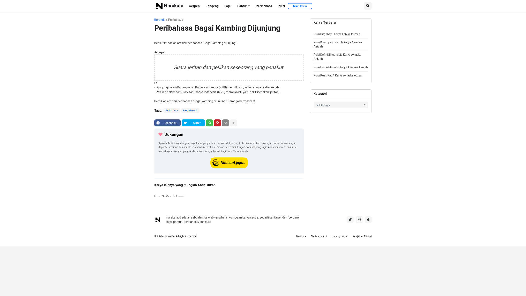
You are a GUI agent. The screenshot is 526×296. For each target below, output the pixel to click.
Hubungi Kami (339, 236)
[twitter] (350, 219)
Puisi (281, 6)
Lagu (228, 6)
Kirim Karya (300, 6)
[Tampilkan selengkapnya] (233, 122)
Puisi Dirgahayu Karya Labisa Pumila (337, 34)
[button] (368, 6)
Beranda (159, 19)
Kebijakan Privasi (362, 236)
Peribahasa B (190, 110)
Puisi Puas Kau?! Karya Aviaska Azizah (338, 75)
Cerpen (194, 6)
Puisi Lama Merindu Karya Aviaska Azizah (341, 67)
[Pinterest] (217, 122)
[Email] (225, 122)
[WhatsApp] (209, 122)
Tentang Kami (319, 236)
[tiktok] (368, 219)
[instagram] (359, 219)
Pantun (242, 6)
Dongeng (212, 6)
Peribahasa (264, 6)
